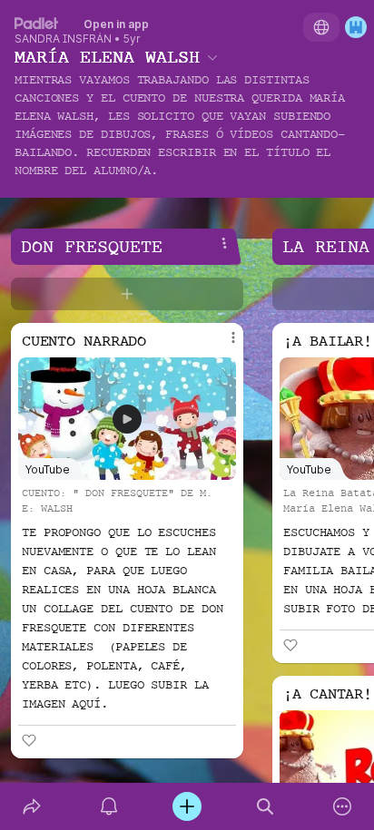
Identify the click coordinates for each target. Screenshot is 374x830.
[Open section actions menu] (224, 243)
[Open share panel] (32, 806)
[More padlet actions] (342, 806)
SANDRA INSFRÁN (63, 39)
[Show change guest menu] (356, 27)
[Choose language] (321, 27)
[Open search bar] (265, 806)
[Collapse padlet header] (212, 57)
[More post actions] (221, 345)
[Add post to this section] (127, 294)
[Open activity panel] (110, 806)
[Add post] (187, 806)
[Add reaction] (29, 740)
